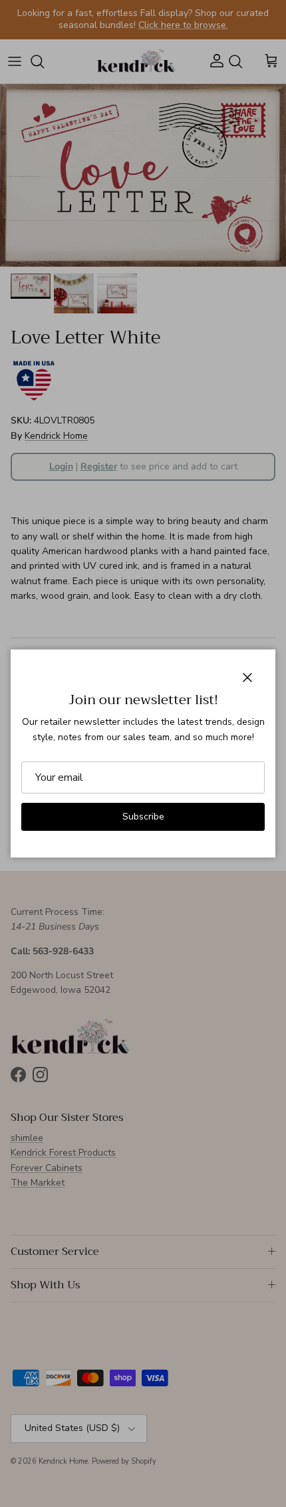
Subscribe (143, 816)
